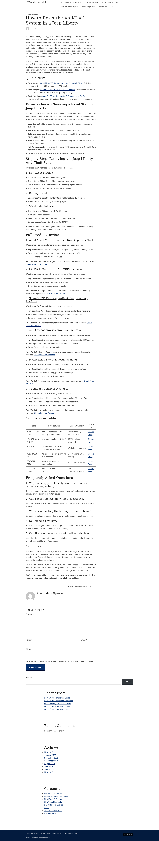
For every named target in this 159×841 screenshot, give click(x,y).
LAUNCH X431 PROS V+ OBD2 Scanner (57, 90)
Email (84, 640)
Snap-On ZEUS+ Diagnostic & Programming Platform (64, 96)
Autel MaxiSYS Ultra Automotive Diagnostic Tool (61, 83)
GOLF (46, 808)
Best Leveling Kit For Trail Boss (57, 703)
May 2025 (48, 772)
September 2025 (51, 761)
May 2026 (48, 752)
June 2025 (49, 769)
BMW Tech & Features (73, 2)
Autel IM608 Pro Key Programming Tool (55, 330)
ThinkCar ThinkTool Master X (48, 388)
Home (60, 2)
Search (29, 677)
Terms (76, 833)
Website (29, 649)
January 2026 (50, 755)
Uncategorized (50, 813)
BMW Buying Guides (88, 7)
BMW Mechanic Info (36, 2)
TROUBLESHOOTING (32, 14)
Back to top (126, 834)
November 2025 (51, 758)
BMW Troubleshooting (110, 2)
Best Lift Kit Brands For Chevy (57, 706)
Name (29, 640)
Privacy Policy (103, 7)
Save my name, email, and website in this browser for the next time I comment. (60, 661)
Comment (31, 614)
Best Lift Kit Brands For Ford (56, 709)
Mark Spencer (36, 29)
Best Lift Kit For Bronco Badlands (58, 701)
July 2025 (48, 766)
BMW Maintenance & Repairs (68, 7)
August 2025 (49, 764)
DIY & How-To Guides (91, 2)
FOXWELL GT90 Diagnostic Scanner (53, 359)
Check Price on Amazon (36, 264)
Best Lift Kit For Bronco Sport (57, 698)
